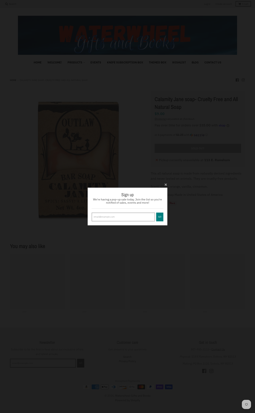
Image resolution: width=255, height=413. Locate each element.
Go (159, 216)
